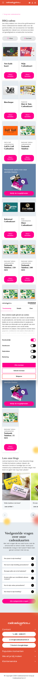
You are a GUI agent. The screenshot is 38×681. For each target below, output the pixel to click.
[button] (5, 515)
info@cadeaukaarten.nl (20, 640)
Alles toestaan (19, 365)
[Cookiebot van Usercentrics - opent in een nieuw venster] (28, 303)
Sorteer (28, 38)
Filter (11, 38)
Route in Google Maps (20, 645)
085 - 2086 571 (20, 634)
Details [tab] (19, 308)
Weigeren (19, 376)
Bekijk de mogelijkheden (19, 193)
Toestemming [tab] (6, 308)
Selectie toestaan (19, 370)
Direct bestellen (10, 75)
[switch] (33, 345)
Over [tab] (31, 308)
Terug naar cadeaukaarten (12, 14)
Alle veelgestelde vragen (19, 601)
